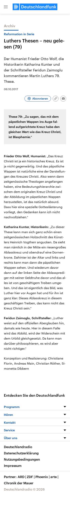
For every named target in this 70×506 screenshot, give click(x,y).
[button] (6, 7)
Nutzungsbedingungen (22, 459)
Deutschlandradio (18, 447)
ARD (22, 477)
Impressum (13, 465)
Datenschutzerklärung (21, 453)
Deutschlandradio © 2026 (24, 489)
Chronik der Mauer (18, 483)
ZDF (31, 477)
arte (54, 477)
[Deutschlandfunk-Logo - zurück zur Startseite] (35, 7)
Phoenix (42, 477)
